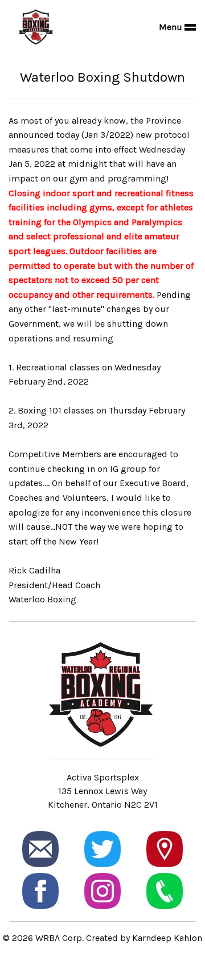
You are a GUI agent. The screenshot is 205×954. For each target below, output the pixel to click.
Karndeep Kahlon (167, 937)
